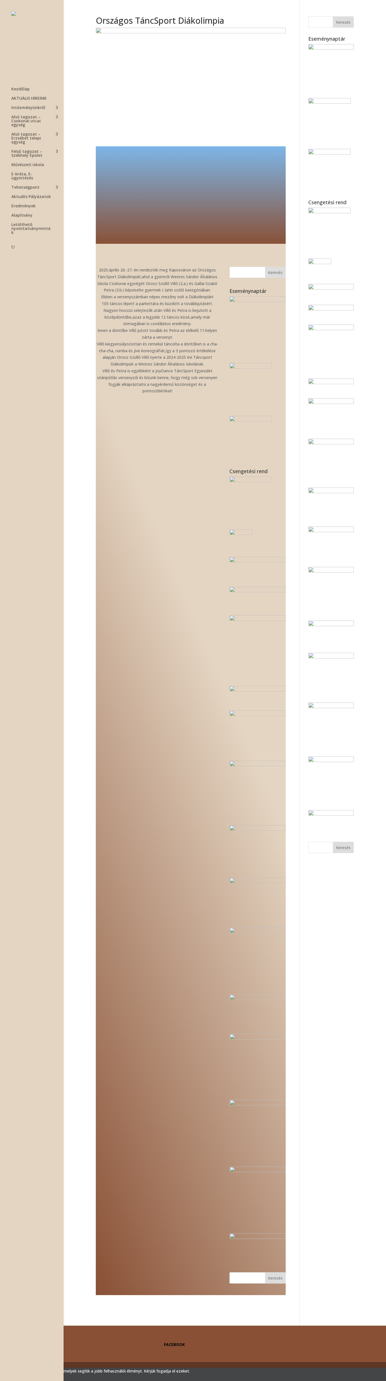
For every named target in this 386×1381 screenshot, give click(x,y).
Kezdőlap (20, 89)
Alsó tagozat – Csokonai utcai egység (26, 121)
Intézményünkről (28, 108)
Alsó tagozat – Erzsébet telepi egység (26, 138)
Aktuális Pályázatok (31, 197)
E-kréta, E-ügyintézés (22, 176)
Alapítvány (21, 215)
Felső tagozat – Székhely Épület (26, 153)
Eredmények (23, 206)
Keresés (275, 272)
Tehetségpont (25, 187)
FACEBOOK (174, 1344)
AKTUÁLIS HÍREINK (29, 98)
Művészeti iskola (27, 165)
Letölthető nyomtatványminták (31, 229)
